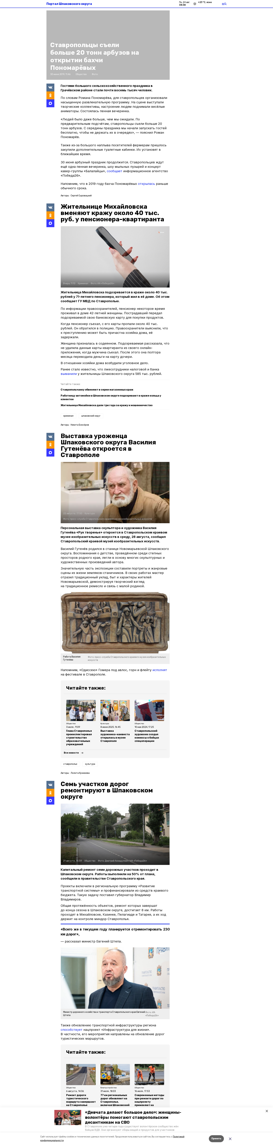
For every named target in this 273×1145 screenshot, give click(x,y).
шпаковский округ (90, 416)
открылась (146, 184)
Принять (216, 1138)
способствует (71, 1030)
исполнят (159, 670)
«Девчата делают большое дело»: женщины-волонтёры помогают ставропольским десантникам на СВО (133, 1117)
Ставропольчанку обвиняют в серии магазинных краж (97, 389)
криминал (68, 416)
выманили (69, 374)
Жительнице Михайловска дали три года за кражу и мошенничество (106, 405)
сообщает (114, 171)
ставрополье (70, 764)
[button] (67, 1117)
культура (90, 764)
